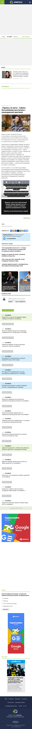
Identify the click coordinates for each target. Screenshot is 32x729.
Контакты (24, 699)
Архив (20, 706)
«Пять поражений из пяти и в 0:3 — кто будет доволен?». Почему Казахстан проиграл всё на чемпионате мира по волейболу (14, 249)
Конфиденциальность (11, 706)
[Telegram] (27, 231)
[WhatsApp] (22, 231)
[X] (17, 231)
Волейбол (5, 86)
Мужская (5, 598)
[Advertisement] (16, 20)
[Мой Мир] (15, 231)
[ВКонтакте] (10, 231)
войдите (10, 301)
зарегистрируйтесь (20, 301)
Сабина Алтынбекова (7, 226)
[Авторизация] (30, 2)
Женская (5, 601)
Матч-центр (25, 36)
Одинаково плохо (8, 606)
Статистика (10, 702)
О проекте (11, 699)
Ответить (5, 609)
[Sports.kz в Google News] (16, 541)
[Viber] (20, 231)
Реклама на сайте (20, 702)
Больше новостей (16, 508)
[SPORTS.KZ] (16, 633)
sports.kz (27, 218)
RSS (26, 706)
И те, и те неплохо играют (10, 603)
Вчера (3, 36)
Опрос (4, 590)
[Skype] (24, 231)
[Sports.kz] (16, 2)
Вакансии (17, 699)
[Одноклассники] (13, 231)
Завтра (16, 36)
